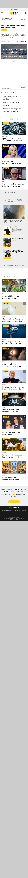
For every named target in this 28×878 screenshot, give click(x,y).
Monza (4, 384)
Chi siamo (5, 513)
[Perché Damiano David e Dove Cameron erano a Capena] (14, 422)
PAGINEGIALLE (13, 509)
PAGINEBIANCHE (9, 510)
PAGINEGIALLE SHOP (21, 509)
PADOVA (13, 497)
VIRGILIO (8, 509)
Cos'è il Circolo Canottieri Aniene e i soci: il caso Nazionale (12, 411)
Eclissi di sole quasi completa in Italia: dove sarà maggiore (11, 366)
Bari (3, 181)
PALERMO (6, 492)
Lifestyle (6, 122)
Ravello (4, 452)
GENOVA (4, 494)
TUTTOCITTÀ (15, 510)
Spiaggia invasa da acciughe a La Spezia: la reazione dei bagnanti (13, 140)
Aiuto (19, 515)
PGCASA (4, 510)
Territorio (6, 280)
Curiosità (3, 30)
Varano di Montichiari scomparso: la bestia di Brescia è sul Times (11, 298)
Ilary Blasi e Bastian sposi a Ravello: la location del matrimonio (13, 457)
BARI (24, 494)
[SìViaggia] (14, 9)
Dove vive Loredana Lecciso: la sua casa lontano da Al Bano (13, 163)
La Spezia (4, 136)
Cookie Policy (21, 513)
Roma (3, 316)
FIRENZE (13, 492)
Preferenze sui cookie (12, 515)
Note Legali (11, 513)
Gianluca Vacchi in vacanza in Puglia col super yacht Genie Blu (13, 186)
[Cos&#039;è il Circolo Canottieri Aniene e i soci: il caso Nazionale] (14, 399)
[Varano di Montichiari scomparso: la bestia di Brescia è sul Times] (14, 285)
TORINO (16, 489)
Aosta (10, 30)
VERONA (11, 494)
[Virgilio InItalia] (14, 13)
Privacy (16, 513)
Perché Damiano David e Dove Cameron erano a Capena (12, 434)
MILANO (9, 489)
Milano (4, 159)
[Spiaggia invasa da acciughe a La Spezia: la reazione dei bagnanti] (14, 128)
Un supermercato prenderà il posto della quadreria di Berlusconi (13, 389)
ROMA (3, 489)
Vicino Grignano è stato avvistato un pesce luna (11, 342)
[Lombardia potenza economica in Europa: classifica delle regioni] (14, 467)
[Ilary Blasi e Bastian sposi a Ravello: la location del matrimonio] (14, 444)
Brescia (4, 294)
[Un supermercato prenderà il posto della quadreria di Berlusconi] (14, 376)
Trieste (4, 339)
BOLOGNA (20, 492)
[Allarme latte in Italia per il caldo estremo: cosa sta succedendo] (14, 308)
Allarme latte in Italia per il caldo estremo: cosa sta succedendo (12, 321)
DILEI (20, 510)
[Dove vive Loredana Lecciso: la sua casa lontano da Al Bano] (14, 151)
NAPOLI (23, 489)
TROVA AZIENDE (14, 502)
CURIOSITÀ (7, 23)
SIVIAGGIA (24, 510)
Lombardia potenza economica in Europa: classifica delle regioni (11, 479)
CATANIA (18, 494)
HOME (2, 23)
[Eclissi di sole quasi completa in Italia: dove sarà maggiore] (14, 353)
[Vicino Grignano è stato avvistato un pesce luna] (14, 331)
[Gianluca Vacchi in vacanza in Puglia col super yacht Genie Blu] (14, 173)
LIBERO (4, 509)
